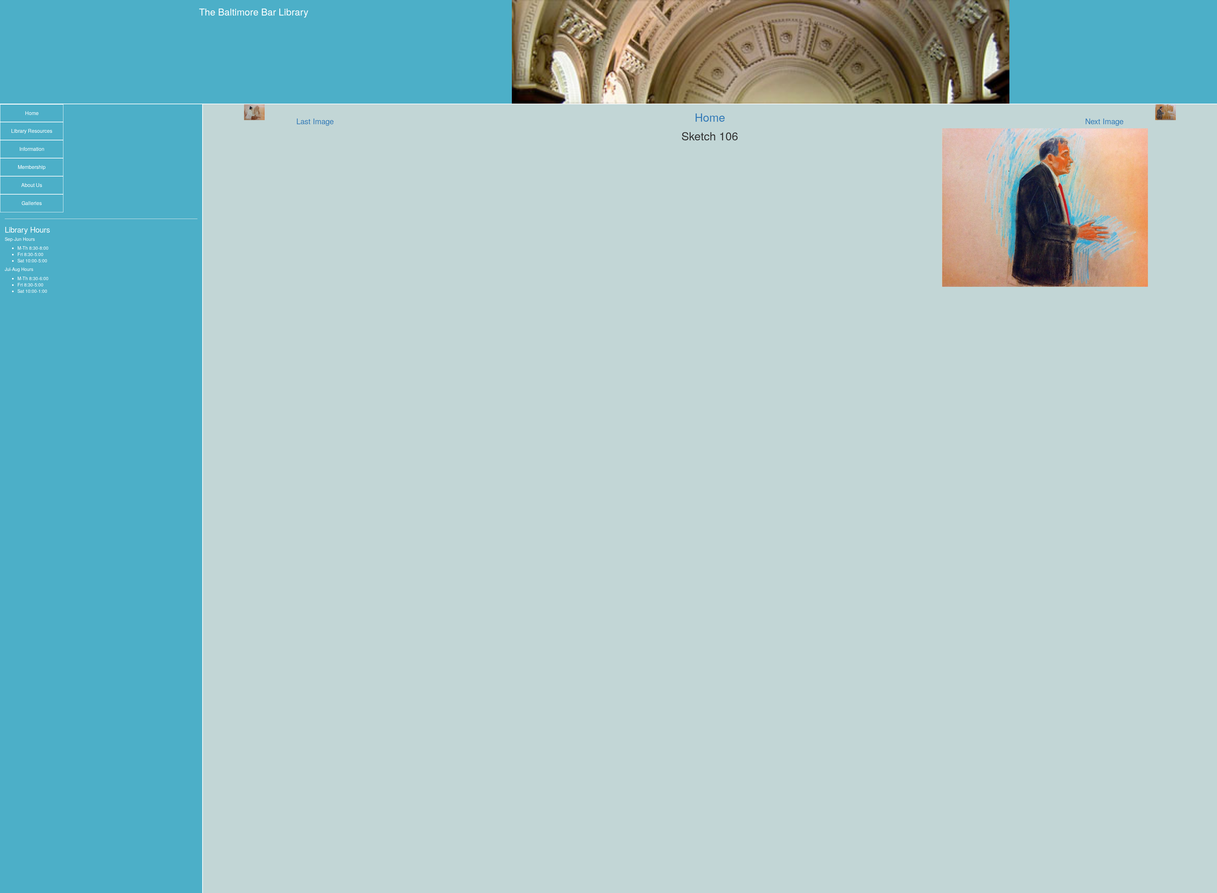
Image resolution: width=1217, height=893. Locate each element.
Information (31, 148)
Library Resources (31, 130)
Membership (32, 166)
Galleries (32, 203)
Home (32, 113)
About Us (31, 185)
